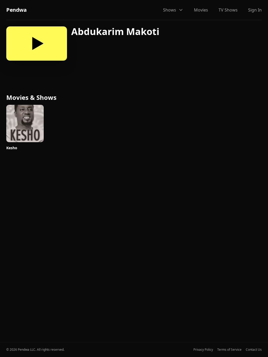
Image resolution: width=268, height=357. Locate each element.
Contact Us (254, 350)
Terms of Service (229, 350)
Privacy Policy (203, 350)
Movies (201, 10)
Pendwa (16, 9)
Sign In (255, 10)
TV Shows (228, 10)
